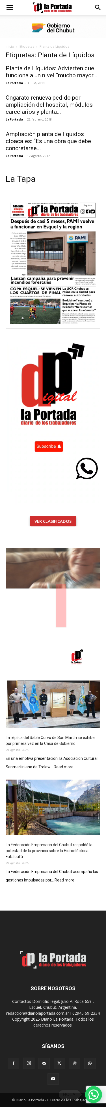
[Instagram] (28, 1063)
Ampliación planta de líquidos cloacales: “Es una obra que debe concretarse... (48, 141)
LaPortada (14, 83)
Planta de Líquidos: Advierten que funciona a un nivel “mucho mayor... (52, 72)
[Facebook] (13, 1063)
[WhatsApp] (90, 1063)
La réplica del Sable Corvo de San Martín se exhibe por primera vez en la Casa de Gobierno (50, 740)
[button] (10, 7)
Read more (63, 767)
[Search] (98, 7)
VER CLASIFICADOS (53, 521)
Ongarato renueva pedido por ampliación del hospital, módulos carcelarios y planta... (49, 104)
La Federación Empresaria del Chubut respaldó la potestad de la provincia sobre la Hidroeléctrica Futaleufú (49, 851)
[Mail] (44, 1063)
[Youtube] (53, 1079)
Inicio (10, 46)
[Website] (74, 1063)
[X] (59, 1063)
